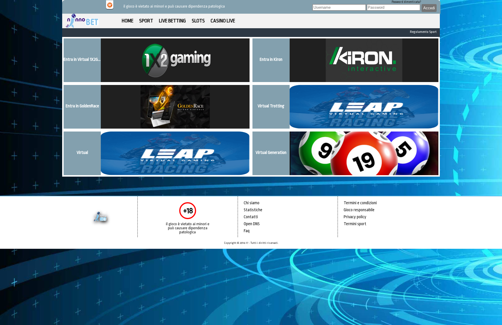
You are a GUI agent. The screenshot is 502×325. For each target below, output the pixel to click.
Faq (247, 230)
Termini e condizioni (360, 202)
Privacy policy (355, 216)
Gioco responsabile (359, 209)
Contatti (251, 216)
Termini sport (355, 223)
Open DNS (252, 223)
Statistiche (253, 209)
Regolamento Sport (423, 32)
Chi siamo (251, 202)
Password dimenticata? (406, 2)
